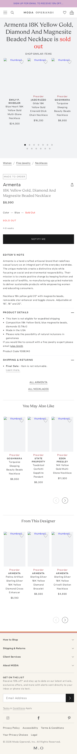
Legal (34, 734)
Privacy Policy (11, 727)
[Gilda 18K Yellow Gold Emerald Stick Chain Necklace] (38, 75)
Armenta (12, 184)
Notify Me (38, 239)
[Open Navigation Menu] (5, 12)
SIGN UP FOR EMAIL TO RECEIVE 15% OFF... (38, 3)
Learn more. (13, 370)
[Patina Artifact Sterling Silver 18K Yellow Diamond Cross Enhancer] (14, 549)
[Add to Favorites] (21, 62)
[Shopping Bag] (72, 12)
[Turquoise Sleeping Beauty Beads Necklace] (62, 75)
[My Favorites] (65, 12)
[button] (68, 499)
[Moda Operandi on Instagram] (8, 718)
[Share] (72, 184)
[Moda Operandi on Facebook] (38, 718)
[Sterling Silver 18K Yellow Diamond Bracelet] (38, 549)
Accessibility (30, 727)
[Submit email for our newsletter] (70, 698)
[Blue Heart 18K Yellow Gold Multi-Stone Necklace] (14, 75)
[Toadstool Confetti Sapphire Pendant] (38, 434)
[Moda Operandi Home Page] (38, 13)
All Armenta (38, 382)
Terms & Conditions (52, 727)
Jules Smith (16, 346)
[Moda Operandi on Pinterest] (69, 718)
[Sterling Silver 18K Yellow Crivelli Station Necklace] (62, 549)
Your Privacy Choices (15, 734)
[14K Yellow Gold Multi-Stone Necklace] (62, 434)
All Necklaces (38, 389)
